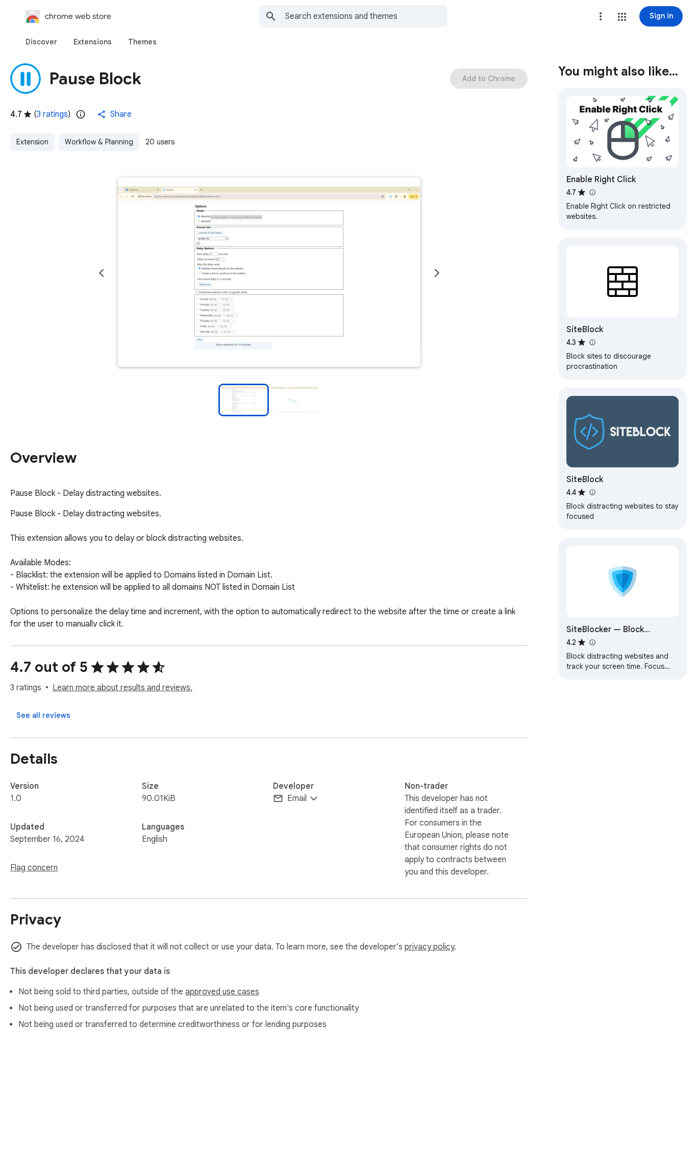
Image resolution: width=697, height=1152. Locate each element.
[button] (622, 17)
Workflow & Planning (99, 141)
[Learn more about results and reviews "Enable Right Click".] (592, 192)
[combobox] (366, 16)
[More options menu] (600, 16)
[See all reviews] (43, 715)
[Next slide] (437, 273)
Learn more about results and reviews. (122, 688)
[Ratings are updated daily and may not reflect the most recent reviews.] (80, 114)
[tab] (41, 42)
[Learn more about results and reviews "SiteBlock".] (592, 342)
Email (297, 798)
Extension (32, 141)
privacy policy (429, 947)
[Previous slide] (101, 273)
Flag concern (34, 868)
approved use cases (222, 992)
